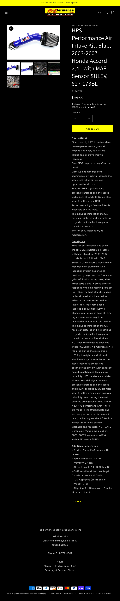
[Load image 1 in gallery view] (13, 68)
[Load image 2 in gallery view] (27, 68)
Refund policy (55, 593)
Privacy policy (70, 593)
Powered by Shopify (38, 594)
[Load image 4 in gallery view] (54, 68)
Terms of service (85, 593)
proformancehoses (22, 594)
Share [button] (78, 501)
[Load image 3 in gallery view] (40, 68)
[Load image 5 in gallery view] (13, 82)
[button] (6, 12)
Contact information (103, 593)
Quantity (76, 112)
